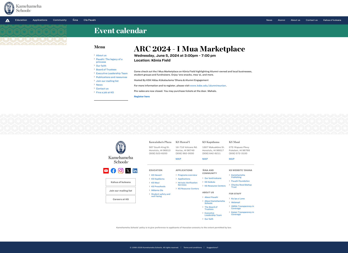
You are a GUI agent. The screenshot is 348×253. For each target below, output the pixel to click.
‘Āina (75, 20)
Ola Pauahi (90, 20)
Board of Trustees (106, 69)
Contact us (312, 20)
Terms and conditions (193, 247)
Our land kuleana (213, 178)
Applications (40, 20)
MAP (178, 159)
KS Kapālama (157, 179)
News (269, 20)
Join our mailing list (107, 81)
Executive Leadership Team (112, 73)
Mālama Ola (157, 190)
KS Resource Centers (188, 189)
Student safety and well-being (160, 195)
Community (60, 20)
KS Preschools (158, 186)
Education (21, 20)
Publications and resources (111, 77)
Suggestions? (212, 247)
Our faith (101, 65)
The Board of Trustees (211, 208)
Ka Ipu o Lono (238, 199)
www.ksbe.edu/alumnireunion (208, 85)
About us (295, 20)
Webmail (235, 202)
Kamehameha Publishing (238, 176)
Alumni (281, 20)
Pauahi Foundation (240, 181)
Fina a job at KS (105, 92)
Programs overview (187, 175)
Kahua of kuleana (332, 20)
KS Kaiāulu (210, 182)
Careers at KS (121, 199)
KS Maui (155, 183)
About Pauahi (211, 197)
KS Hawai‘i (156, 175)
